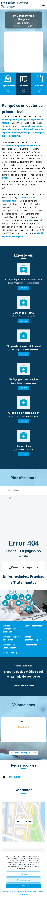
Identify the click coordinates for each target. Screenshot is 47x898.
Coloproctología (11, 653)
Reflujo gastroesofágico (33, 638)
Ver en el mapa (24, 821)
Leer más (23, 288)
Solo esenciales (23, 880)
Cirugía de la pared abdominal (12, 638)
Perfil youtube (14, 777)
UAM (31, 220)
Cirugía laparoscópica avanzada (9, 629)
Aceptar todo (23, 886)
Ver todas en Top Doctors (23, 753)
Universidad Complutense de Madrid (19, 145)
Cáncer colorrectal (33, 626)
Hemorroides (31, 645)
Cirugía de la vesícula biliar (9, 646)
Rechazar (23, 874)
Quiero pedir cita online (23, 685)
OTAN (5, 178)
